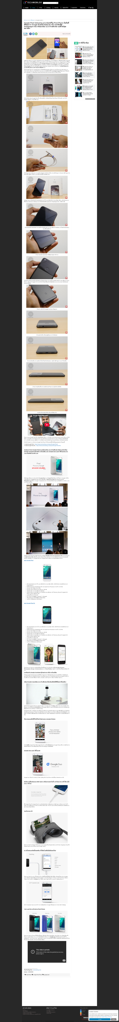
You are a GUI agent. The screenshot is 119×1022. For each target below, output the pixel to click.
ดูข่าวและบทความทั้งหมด (90, 98)
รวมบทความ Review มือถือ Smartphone (29, 1012)
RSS (82, 1013)
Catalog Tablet (48, 1013)
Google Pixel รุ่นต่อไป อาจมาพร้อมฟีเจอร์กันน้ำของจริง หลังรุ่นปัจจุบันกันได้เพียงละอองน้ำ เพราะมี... (88, 81)
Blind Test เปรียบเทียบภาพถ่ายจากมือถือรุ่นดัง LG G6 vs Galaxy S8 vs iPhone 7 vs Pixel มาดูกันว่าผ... (88, 75)
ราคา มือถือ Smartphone (50, 1009)
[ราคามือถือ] (39, 7)
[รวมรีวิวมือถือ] (55, 7)
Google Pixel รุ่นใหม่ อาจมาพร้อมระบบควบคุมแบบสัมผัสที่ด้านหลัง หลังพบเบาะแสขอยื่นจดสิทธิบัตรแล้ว (88, 68)
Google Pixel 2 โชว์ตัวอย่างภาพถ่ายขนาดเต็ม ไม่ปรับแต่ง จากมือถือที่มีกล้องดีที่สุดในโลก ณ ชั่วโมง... (88, 55)
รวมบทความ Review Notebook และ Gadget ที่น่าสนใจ (32, 1014)
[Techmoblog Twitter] (91, 7)
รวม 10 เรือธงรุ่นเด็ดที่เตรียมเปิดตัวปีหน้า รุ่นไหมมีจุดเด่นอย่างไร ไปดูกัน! (88, 93)
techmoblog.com (37, 969)
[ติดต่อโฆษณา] (88, 1018)
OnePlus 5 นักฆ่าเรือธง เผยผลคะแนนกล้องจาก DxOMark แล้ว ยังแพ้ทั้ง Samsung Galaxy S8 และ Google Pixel (88, 62)
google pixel (46, 974)
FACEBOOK (84, 1010)
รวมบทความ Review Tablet (27, 1013)
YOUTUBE (83, 1014)
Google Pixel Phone (37, 974)
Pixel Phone (28, 974)
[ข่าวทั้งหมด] (33, 7)
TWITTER (83, 1011)
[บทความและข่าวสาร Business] (83, 7)
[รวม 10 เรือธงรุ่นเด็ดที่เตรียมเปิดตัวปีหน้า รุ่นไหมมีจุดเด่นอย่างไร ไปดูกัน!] (79, 94)
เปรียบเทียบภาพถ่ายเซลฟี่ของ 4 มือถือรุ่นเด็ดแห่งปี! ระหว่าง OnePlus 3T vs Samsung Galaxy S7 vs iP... (88, 88)
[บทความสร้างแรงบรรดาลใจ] (74, 7)
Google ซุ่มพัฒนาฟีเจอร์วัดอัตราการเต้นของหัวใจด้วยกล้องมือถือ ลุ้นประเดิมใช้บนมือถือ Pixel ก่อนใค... (88, 49)
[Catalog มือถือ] (47, 7)
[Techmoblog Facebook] (89, 7)
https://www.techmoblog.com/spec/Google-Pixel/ (46, 444)
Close (113, 1019)
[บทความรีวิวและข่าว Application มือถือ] (64, 7)
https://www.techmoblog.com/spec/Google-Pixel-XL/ (48, 445)
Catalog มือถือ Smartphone (50, 1012)
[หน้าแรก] (26, 7)
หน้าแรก (24, 1009)
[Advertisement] (59, 14)
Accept (99, 1019)
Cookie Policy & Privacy (106, 1016)
